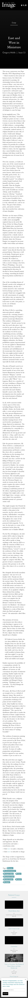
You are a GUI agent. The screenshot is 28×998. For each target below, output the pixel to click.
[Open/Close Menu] (25, 5)
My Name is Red (9, 876)
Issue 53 (22, 53)
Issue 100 (14, 916)
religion (7, 882)
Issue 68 (14, 951)
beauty (10, 868)
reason (19, 879)
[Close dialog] (25, 979)
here (9, 849)
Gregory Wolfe (9, 874)
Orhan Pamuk (8, 879)
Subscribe (5, 993)
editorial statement (10, 871)
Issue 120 (14, 973)
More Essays (13, 976)
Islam (19, 874)
